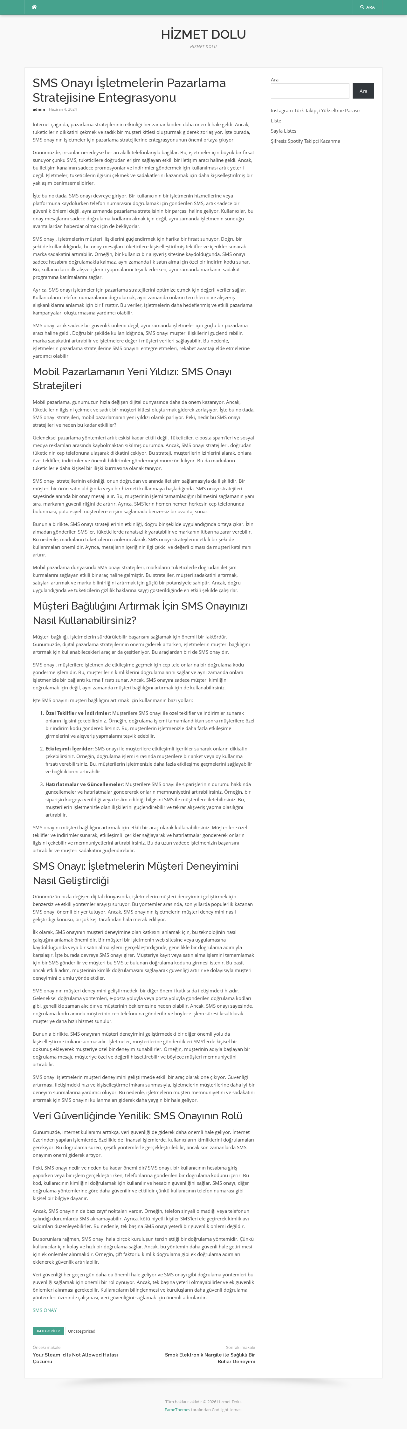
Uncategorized (81, 1331)
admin (39, 109)
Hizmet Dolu (203, 34)
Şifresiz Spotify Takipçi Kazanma (305, 141)
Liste (276, 120)
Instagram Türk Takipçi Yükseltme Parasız (316, 110)
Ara (275, 79)
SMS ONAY (45, 1310)
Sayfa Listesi (284, 131)
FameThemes (177, 1409)
